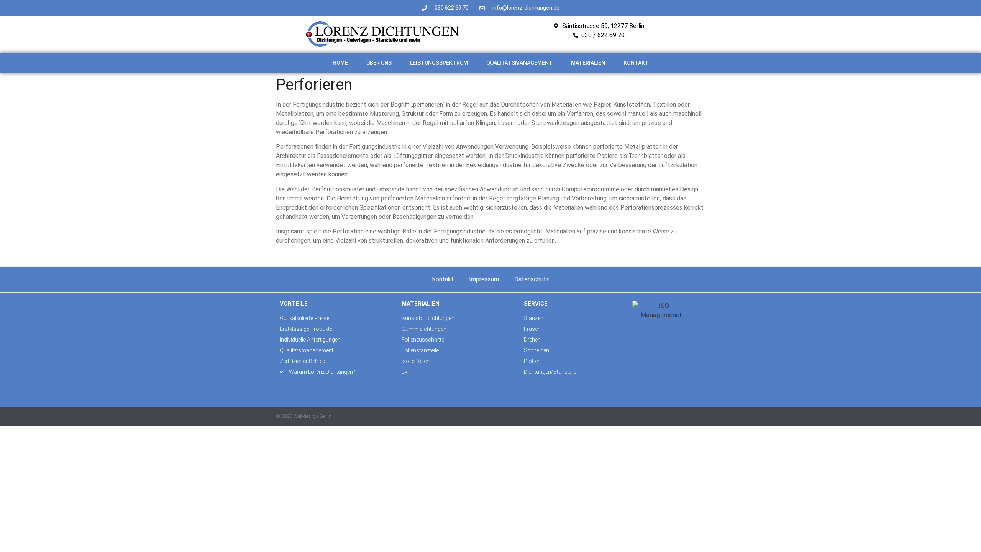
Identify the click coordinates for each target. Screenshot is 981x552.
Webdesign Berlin (312, 416)
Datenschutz (531, 279)
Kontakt (636, 63)
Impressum (484, 279)
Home (340, 63)
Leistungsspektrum (439, 63)
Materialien (588, 63)
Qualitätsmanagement (519, 63)
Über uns (379, 63)
